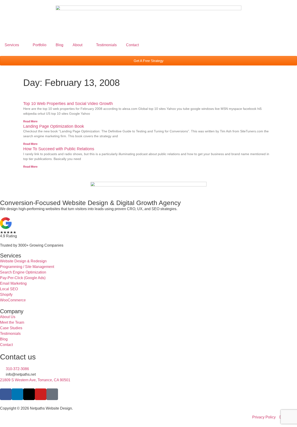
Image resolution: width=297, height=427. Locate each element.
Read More (30, 121)
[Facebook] (6, 394)
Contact (132, 45)
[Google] (52, 394)
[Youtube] (40, 394)
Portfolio (39, 45)
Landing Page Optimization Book (53, 126)
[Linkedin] (17, 394)
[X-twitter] (29, 394)
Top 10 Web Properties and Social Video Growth (68, 103)
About (77, 45)
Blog (59, 45)
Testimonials (106, 45)
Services (12, 45)
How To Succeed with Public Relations (58, 149)
